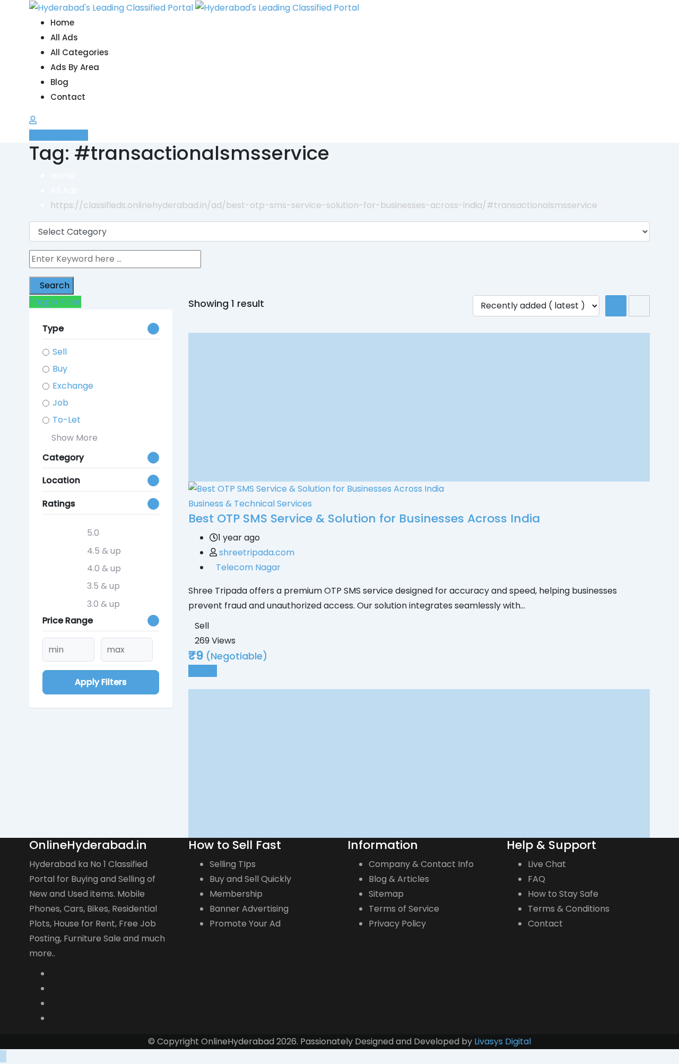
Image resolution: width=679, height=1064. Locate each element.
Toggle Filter (55, 302)
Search (54, 285)
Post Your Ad (62, 135)
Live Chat (547, 864)
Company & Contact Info (421, 864)
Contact (67, 96)
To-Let (67, 420)
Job (60, 403)
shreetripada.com (256, 552)
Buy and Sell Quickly (250, 879)
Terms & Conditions (569, 909)
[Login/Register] (33, 120)
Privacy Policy (397, 923)
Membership (236, 894)
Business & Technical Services (250, 503)
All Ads (64, 37)
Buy (60, 369)
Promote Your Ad (245, 923)
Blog (59, 82)
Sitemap (386, 894)
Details (202, 671)
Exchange (73, 386)
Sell (60, 352)
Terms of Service (404, 909)
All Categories (79, 52)
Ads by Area (74, 67)
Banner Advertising (249, 909)
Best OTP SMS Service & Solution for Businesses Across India (364, 518)
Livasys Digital (502, 1041)
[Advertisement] (419, 407)
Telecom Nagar (248, 567)
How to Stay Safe (563, 894)
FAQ (536, 879)
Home (62, 22)
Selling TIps (233, 864)
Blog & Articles (399, 879)
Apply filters (101, 682)
